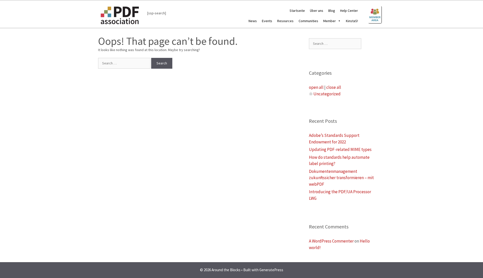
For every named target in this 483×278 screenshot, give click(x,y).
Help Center (349, 10)
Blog (331, 10)
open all (316, 87)
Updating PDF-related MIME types (340, 149)
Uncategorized (327, 94)
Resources (285, 21)
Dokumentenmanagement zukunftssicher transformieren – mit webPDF (341, 178)
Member (329, 21)
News (253, 21)
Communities (308, 21)
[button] (338, 21)
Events (267, 21)
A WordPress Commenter (331, 241)
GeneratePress (271, 269)
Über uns (316, 10)
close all (333, 87)
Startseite (297, 10)
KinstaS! (352, 21)
